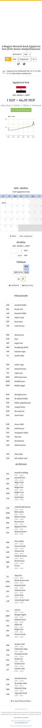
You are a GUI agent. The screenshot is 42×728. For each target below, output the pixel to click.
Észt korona (19, 521)
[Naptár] (8, 59)
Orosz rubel (19, 424)
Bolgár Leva (19, 492)
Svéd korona (19, 428)
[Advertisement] (21, 22)
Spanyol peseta (20, 531)
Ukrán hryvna (20, 445)
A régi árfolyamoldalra (21, 701)
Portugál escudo (21, 654)
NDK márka (19, 512)
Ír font (17, 566)
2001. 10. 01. (18, 272)
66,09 (4, 203)
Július (13, 236)
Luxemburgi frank (22, 600)
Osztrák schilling (21, 472)
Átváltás (16, 105)
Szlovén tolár (20, 668)
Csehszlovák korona (22, 507)
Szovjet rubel (20, 644)
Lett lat (17, 610)
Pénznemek (36, 105)
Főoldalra (18, 54)
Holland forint (20, 619)
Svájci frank (19, 317)
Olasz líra (18, 575)
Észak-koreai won (22, 580)
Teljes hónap (6, 105)
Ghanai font (19, 551)
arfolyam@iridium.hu (21, 723)
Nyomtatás (28, 285)
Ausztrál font (20, 477)
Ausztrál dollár (20, 305)
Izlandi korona (20, 369)
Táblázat (26, 105)
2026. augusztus (25, 236)
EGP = (26, 250)
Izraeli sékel (19, 355)
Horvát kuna (19, 561)
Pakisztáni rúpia (21, 649)
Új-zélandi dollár (21, 398)
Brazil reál (19, 309)
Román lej (19, 659)
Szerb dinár (19, 415)
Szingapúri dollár (21, 432)
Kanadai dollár (20, 313)
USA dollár (19, 454)
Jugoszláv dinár (21, 693)
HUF (25, 255)
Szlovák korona (21, 678)
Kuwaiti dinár (20, 585)
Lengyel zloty (20, 407)
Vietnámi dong (20, 688)
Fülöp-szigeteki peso (23, 403)
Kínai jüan (19, 321)
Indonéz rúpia (20, 351)
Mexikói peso (20, 381)
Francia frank (20, 546)
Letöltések (14, 285)
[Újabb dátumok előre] (23, 279)
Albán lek (18, 624)
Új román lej (19, 411)
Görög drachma (21, 556)
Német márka (20, 517)
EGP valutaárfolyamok (20, 110)
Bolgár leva (19, 487)
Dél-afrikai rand (21, 458)
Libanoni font (20, 590)
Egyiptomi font (20, 526)
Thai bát (18, 437)
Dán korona (19, 335)
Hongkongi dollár (21, 347)
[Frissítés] (18, 64)
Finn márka (19, 541)
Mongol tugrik (20, 614)
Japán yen (19, 373)
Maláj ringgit (20, 385)
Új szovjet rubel (21, 683)
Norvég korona (20, 394)
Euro (16, 339)
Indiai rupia (19, 364)
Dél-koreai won (21, 377)
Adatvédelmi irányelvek (21, 717)
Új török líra (19, 441)
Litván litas (19, 595)
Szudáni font (20, 663)
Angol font (19, 343)
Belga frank (19, 482)
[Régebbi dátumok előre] (18, 279)
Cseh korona (19, 326)
